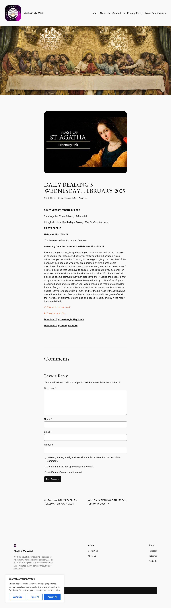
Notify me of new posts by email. (65, 472)
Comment (50, 388)
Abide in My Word (33, 13)
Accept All (52, 597)
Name (48, 419)
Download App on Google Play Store (64, 319)
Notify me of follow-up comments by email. (70, 466)
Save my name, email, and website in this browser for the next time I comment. (84, 459)
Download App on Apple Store (60, 325)
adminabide (66, 198)
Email (48, 431)
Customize (17, 597)
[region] (34, 589)
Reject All (35, 597)
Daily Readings (80, 198)
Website (48, 444)
